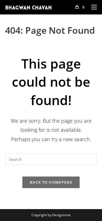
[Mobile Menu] (92, 7)
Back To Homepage (51, 182)
